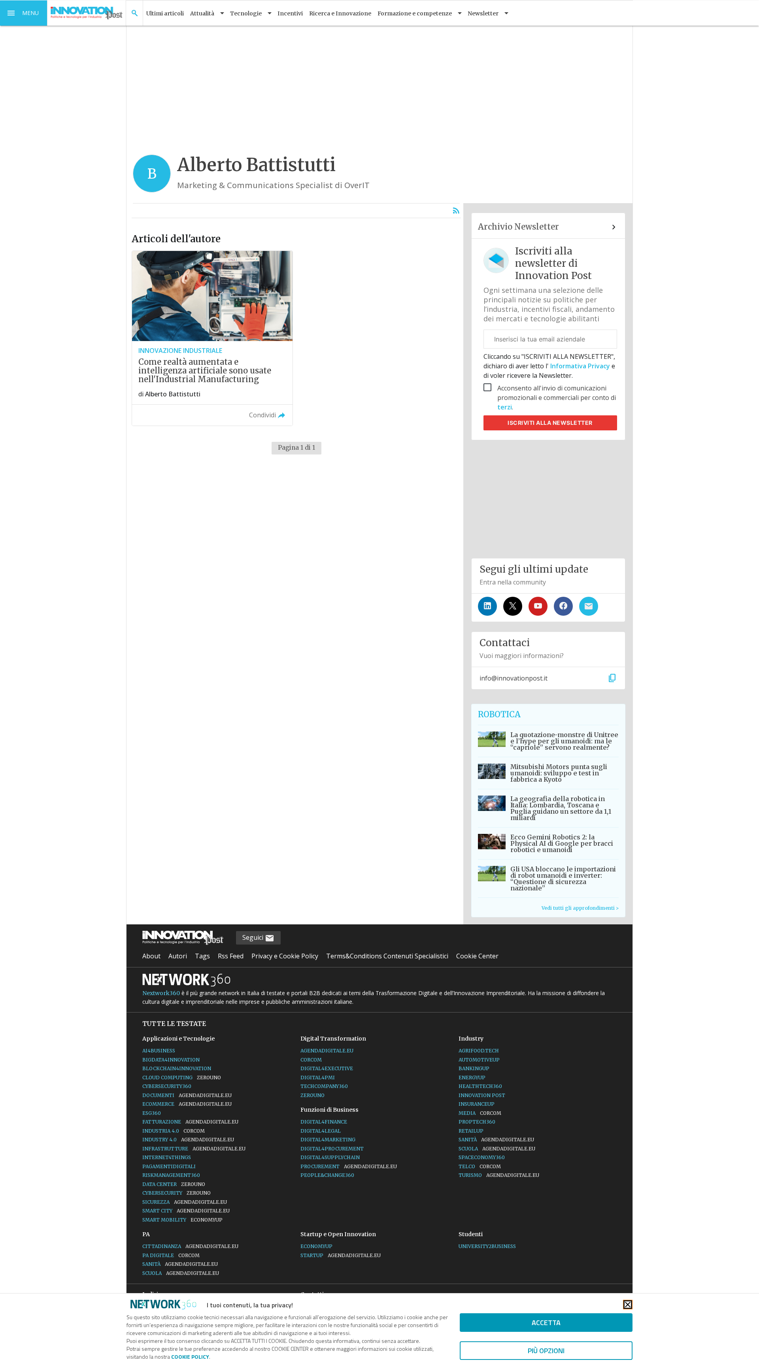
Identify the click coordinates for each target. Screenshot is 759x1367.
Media (480, 1113)
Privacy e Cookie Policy (284, 956)
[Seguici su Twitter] (512, 606)
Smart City (186, 1211)
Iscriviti (550, 422)
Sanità (496, 1140)
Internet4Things (166, 1157)
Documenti (187, 1095)
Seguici (253, 937)
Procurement (348, 1166)
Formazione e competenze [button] (415, 13)
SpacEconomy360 (482, 1157)
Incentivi (290, 13)
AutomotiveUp (479, 1060)
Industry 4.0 (188, 1140)
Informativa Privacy (580, 366)
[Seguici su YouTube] (538, 606)
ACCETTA (546, 1322)
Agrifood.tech (479, 1051)
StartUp (340, 1255)
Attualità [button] (202, 13)
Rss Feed (231, 956)
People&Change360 (327, 1175)
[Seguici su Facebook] (563, 606)
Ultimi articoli (165, 13)
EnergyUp (472, 1077)
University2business (487, 1246)
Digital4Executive (326, 1068)
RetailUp (471, 1131)
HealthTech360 (480, 1086)
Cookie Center (477, 956)
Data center (173, 1184)
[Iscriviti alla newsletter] (588, 606)
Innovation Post (482, 1095)
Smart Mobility (182, 1220)
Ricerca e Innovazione (340, 13)
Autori (177, 956)
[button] (23, 13)
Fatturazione (190, 1122)
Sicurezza (184, 1202)
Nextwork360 (161, 993)
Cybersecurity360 (166, 1086)
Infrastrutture (193, 1149)
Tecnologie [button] (246, 13)
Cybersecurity (176, 1193)
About (151, 956)
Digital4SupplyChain (330, 1157)
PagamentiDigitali (169, 1166)
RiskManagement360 (171, 1175)
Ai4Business (158, 1051)
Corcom (311, 1060)
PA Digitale (171, 1255)
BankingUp (474, 1068)
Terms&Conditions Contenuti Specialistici (387, 956)
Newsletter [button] (483, 13)
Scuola (497, 1149)
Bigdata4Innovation (171, 1060)
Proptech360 (477, 1122)
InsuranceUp (477, 1104)
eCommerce (187, 1104)
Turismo (499, 1175)
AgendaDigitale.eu (326, 1051)
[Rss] (456, 211)
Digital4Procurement (332, 1149)
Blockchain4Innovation (176, 1068)
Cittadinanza (190, 1246)
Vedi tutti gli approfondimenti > (580, 908)
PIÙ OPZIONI (546, 1350)
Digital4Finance (323, 1122)
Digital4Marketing (327, 1140)
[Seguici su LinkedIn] (487, 606)
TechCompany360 (324, 1086)
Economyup (316, 1246)
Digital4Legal (320, 1131)
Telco (480, 1166)
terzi (504, 407)
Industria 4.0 (173, 1131)
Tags (202, 956)
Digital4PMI (317, 1077)
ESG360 (151, 1113)
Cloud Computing (181, 1077)
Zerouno (312, 1095)
